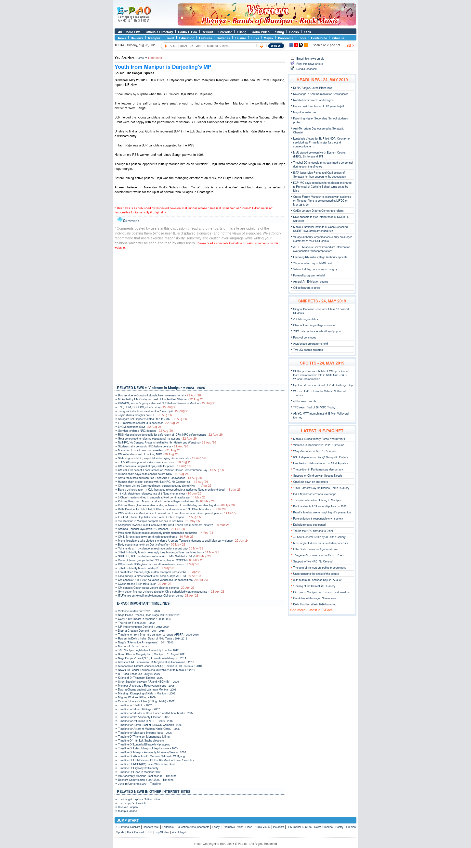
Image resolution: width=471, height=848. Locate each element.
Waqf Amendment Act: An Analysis (315, 451)
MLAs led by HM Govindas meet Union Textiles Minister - (161, 399)
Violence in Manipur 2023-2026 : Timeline (318, 445)
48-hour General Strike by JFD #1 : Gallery (319, 537)
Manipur (154, 38)
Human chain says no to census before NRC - (153, 474)
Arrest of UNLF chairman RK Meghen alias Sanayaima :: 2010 (156, 662)
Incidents (278, 827)
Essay (216, 827)
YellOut (207, 31)
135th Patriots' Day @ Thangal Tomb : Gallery (321, 488)
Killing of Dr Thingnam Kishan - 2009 (140, 677)
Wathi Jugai (179, 832)
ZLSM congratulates (305, 319)
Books (294, 31)
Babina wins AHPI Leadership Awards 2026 (319, 506)
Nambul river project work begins (313, 100)
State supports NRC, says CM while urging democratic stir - (162, 458)
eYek (307, 31)
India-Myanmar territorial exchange (314, 494)
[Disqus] (200, 315)
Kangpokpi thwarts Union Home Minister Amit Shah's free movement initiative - (174, 525)
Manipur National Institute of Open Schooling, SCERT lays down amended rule (320, 229)
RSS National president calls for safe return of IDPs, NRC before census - (170, 434)
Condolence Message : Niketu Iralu (314, 598)
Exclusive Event (232, 827)
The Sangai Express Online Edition (139, 799)
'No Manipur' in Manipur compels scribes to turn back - (159, 521)
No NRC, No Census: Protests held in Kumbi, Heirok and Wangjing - (167, 442)
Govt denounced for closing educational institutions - (157, 438)
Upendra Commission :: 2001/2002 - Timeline (145, 780)
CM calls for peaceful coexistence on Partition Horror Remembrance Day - (171, 470)
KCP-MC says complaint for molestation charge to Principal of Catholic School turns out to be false (322, 186)
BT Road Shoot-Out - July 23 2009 (139, 674)
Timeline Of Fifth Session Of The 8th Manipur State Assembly (156, 760)
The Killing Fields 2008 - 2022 (136, 623)
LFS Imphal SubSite (299, 827)
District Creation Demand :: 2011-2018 (141, 630)
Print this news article (309, 63)
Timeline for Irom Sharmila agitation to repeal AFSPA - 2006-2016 (158, 634)
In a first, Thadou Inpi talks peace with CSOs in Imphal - (159, 517)
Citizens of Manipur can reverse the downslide (321, 592)
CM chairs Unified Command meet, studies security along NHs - (164, 485)
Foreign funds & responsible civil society (318, 518)
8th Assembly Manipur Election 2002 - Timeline (147, 776)
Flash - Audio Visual (257, 827)
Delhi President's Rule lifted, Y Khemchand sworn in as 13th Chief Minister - (172, 509)
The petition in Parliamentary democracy (318, 469)
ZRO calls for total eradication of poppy (317, 331)
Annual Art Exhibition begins (310, 281)
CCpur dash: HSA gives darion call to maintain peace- (158, 564)
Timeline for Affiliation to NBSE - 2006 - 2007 (145, 721)
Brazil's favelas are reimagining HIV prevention (322, 512)
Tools (302, 38)
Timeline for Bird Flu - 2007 (135, 705)
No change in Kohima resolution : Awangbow (320, 94)
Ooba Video (261, 31)
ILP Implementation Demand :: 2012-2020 (143, 626)
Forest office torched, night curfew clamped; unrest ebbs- (159, 572)
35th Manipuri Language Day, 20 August (317, 580)
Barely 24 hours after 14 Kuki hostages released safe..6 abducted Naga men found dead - (179, 489)
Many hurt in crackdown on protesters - (149, 450)
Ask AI (276, 46)
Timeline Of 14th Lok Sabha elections (141, 740)
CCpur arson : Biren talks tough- (144, 584)
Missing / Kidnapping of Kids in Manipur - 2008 (146, 693)
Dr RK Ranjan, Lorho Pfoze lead (312, 88)
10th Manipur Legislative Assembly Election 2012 (148, 650)
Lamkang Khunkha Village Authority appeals (320, 257)
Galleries (223, 38)
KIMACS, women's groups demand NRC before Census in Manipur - (167, 403)
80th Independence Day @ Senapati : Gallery (320, 457)
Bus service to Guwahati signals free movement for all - (159, 395)
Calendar (225, 31)
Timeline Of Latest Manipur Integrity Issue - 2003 (148, 748)
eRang (242, 31)
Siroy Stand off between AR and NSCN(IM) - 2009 (148, 681)
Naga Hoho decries (304, 112)
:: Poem (318, 555)
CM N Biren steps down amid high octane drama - (156, 536)
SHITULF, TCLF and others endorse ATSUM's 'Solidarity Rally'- (164, 556)
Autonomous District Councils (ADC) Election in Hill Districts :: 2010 (160, 666)
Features (205, 38)
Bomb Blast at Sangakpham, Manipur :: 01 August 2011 (152, 654)
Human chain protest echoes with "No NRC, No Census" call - (163, 481)
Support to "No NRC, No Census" (313, 561)
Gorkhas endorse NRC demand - (145, 430)
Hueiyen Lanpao (128, 807)
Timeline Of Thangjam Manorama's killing (144, 736)
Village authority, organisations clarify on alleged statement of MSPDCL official (322, 239)
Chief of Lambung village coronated (314, 325)
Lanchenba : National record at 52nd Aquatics (320, 463)
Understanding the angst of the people (316, 573)
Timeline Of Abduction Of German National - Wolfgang (151, 756)
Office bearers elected (306, 287)
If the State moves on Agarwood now (315, 549)
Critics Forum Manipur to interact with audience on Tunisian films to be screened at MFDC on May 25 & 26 (322, 200)
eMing (279, 31)
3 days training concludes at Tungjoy (315, 269)
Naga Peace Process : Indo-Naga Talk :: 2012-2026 (149, 615)
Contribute (319, 38)
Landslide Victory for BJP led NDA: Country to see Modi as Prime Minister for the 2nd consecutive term (321, 142)
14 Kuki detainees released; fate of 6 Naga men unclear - (159, 493)
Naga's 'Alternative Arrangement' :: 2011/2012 (145, 642)
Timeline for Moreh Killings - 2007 (139, 709)
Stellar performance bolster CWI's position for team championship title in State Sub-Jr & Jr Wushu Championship (321, 375)
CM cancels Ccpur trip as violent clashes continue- (156, 587)
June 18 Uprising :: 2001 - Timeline (139, 783)
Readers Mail (151, 827)
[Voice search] (261, 45)
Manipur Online (127, 811)
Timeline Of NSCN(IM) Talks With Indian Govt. (146, 764)
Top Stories (162, 832)
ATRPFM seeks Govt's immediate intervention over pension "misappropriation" (321, 249)
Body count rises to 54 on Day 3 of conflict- (151, 544)
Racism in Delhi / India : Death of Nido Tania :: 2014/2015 (152, 638)
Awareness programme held (310, 343)
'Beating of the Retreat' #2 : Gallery (314, 586)
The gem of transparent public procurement (319, 567)
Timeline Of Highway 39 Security (138, 768)
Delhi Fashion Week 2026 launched (314, 604)
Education (186, 38)
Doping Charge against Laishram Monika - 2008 (147, 689)
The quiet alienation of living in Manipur (317, 500)
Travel (169, 38)
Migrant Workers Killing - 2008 (137, 697)
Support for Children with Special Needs (317, 475)
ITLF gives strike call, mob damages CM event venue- (158, 595)
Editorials (168, 827)
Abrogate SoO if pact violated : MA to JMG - (152, 419)
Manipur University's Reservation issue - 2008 (146, 685)
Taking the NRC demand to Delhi (313, 531)
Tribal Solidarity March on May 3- (146, 568)
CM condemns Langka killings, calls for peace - (154, 466)
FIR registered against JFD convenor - (149, 423)
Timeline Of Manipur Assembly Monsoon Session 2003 (152, 752)
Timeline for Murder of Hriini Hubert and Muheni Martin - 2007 (155, 713)
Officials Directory (159, 31)
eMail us (338, 38)
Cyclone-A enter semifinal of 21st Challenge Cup (323, 385)
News (122, 38)
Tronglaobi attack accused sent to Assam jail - (153, 411)
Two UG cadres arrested (308, 350)
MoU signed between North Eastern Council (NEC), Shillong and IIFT (319, 154)
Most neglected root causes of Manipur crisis (320, 543)
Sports (120, 832)
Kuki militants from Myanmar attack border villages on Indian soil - (166, 501)
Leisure (240, 38)
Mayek (268, 38)
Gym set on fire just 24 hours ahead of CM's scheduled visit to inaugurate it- (171, 591)
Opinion (351, 827)
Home (140, 58)
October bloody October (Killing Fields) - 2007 (146, 701)
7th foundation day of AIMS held (312, 263)
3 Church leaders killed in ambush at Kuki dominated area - (162, 497)
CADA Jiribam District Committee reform (318, 210)
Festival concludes (304, 337)
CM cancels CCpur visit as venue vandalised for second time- (163, 580)
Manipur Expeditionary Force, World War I (319, 439)
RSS (149, 832)
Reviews (137, 38)
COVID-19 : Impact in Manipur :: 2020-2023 (144, 619)
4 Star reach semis (304, 401)
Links (255, 38)
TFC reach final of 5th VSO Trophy (314, 407)
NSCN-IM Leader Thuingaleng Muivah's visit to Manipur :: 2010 (156, 670)
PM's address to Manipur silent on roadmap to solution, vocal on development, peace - (178, 513)
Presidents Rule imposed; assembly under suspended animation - (165, 533)
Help (197, 843)
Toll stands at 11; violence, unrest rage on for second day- (160, 548)
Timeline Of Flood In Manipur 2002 (139, 772)
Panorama (285, 38)
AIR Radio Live (129, 31)
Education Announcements (192, 827)
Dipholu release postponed (309, 524)
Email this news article (310, 58)
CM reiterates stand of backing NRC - (148, 454)
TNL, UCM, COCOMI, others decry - (147, 407)
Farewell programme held (309, 275)
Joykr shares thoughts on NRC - (145, 415)
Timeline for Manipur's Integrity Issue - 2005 (145, 732)
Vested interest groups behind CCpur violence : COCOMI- (161, 560)
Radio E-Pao (187, 31)
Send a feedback (306, 69)
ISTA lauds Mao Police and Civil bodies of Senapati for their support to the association (319, 174)
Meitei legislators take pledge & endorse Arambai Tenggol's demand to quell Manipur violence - (183, 540)
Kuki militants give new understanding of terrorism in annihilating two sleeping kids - (176, 505)
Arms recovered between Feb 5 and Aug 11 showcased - (160, 478)
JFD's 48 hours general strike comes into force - (155, 462)
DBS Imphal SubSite (127, 827)
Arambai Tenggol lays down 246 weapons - (151, 529)
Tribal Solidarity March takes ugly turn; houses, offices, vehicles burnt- (168, 552)
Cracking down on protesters (310, 481)
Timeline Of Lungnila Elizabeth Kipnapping (144, 744)
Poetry (339, 827)
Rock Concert (135, 832)
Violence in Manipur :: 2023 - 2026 (139, 611)
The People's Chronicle (132, 803)
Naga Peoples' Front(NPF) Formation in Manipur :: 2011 (152, 658)
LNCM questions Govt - (140, 427)
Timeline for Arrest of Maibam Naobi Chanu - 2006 (149, 729)
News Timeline (323, 827)
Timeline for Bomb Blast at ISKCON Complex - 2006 (150, 725)
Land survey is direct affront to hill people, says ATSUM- (159, 576)
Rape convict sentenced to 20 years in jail (318, 106)
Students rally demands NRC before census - (153, 446)
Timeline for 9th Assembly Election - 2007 (144, 717)
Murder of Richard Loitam (133, 646)
